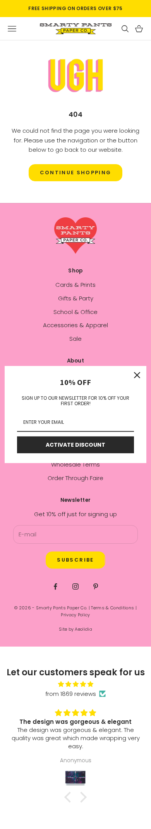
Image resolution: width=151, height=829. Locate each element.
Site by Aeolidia (75, 629)
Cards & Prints (75, 285)
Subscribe (75, 560)
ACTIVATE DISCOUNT (75, 445)
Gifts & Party (75, 298)
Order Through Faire (75, 478)
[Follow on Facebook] (55, 586)
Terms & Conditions (112, 608)
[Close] (137, 375)
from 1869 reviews (70, 694)
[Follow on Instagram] (75, 586)
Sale (75, 339)
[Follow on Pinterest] (96, 586)
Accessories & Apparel (75, 325)
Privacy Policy (75, 615)
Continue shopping (76, 172)
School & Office (75, 312)
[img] (75, 684)
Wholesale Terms (75, 464)
